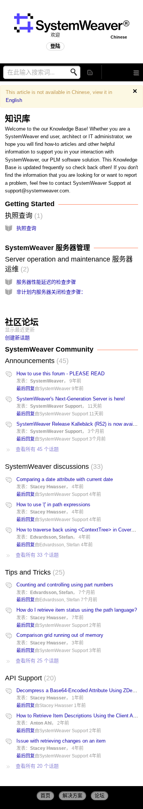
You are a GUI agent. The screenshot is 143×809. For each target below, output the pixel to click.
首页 (45, 795)
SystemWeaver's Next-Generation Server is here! (70, 399)
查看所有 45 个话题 (37, 449)
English (14, 100)
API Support (29, 678)
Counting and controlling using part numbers (64, 585)
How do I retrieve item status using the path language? (76, 610)
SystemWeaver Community (49, 349)
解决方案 (72, 795)
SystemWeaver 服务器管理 (47, 248)
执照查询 (22, 216)
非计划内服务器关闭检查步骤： (51, 292)
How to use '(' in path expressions (53, 504)
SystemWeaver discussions (53, 466)
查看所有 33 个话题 (37, 555)
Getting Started (30, 204)
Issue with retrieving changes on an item (61, 741)
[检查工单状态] (90, 72)
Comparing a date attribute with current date (64, 479)
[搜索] (76, 72)
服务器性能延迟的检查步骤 (46, 282)
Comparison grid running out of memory (59, 635)
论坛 (99, 795)
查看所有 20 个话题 (37, 766)
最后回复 (25, 388)
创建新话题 (17, 338)
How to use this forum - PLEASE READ (60, 373)
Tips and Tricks (34, 572)
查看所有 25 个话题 (37, 661)
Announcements (35, 361)
